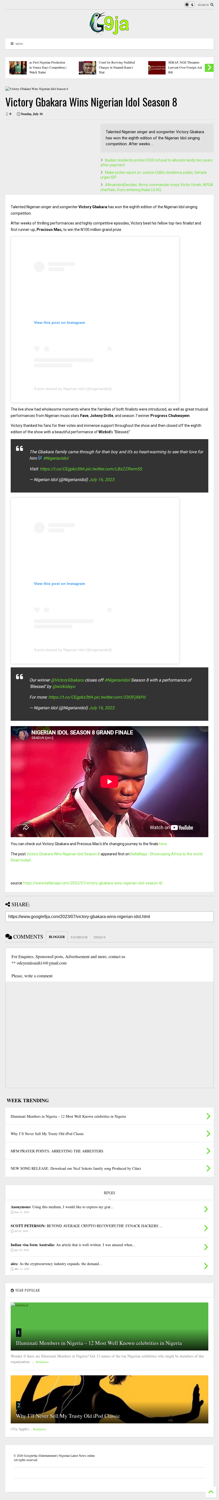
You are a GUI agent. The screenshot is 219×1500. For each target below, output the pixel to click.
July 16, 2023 (101, 479)
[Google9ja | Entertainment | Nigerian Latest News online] (109, 31)
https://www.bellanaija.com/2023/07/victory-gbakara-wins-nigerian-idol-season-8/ (93, 883)
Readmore (42, 1362)
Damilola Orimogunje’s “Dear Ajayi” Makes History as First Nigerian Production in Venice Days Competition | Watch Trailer (47, 62)
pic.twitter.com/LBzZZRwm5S (113, 468)
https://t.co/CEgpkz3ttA (62, 468)
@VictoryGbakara (67, 680)
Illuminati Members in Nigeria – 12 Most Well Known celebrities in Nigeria (99, 1343)
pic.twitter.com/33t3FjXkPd (119, 697)
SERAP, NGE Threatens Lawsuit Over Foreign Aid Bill (185, 67)
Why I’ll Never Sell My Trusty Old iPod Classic (68, 1415)
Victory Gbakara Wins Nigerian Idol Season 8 (63, 854)
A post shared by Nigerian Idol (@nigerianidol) (73, 389)
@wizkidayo (63, 686)
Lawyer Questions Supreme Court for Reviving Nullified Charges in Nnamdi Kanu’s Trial (117, 64)
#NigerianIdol (55, 458)
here (163, 844)
